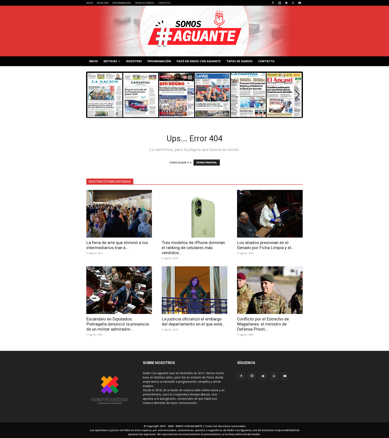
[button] (297, 94)
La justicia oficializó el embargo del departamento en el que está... (193, 322)
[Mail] (286, 3)
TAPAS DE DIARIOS (144, 2)
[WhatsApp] (293, 3)
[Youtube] (300, 3)
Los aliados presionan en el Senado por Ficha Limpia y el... (265, 245)
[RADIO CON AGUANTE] (194, 31)
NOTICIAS (110, 61)
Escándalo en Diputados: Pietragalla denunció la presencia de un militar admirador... (117, 324)
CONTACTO (164, 2)
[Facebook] (273, 3)
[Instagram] (280, 3)
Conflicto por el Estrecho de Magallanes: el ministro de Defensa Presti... (263, 324)
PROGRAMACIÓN (121, 2)
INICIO (89, 2)
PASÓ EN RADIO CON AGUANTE (199, 61)
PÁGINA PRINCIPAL (207, 162)
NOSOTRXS (103, 2)
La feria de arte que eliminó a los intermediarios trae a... (117, 245)
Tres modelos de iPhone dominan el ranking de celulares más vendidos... (193, 247)
